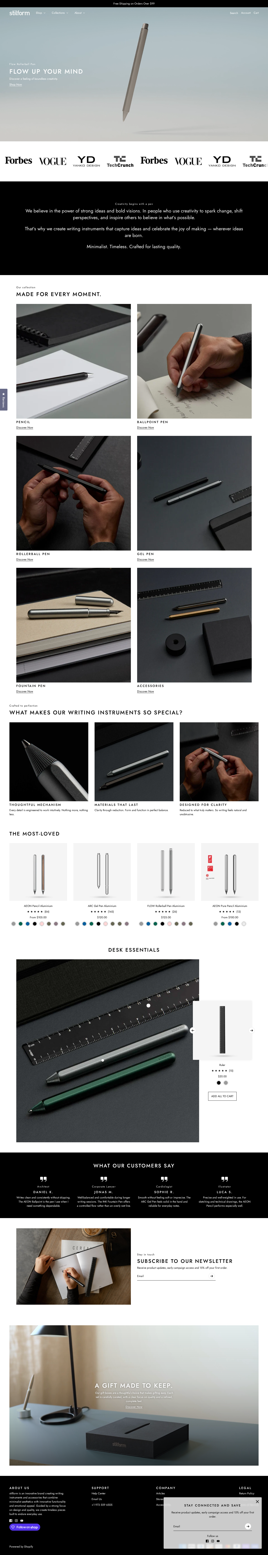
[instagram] (213, 1541)
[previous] (193, 1030)
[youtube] (218, 1541)
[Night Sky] (28, 924)
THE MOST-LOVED (34, 833)
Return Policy (246, 1493)
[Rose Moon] (42, 924)
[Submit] (248, 1526)
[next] (252, 1030)
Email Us (97, 1499)
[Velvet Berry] (56, 924)
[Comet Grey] (13, 924)
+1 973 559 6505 (102, 1505)
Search (234, 13)
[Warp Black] (35, 924)
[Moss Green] (63, 924)
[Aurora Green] (21, 924)
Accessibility (163, 1505)
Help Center (99, 1493)
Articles (160, 1493)
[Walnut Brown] (49, 924)
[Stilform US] (19, 12)
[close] (257, 1502)
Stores (159, 1499)
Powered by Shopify (21, 1547)
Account (246, 13)
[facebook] (207, 1541)
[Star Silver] (244, 924)
